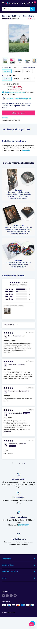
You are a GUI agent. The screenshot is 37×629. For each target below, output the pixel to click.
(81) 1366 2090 (23, 525)
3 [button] (19, 463)
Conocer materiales (28, 67)
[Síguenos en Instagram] (7, 595)
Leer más (26, 150)
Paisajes (5, 117)
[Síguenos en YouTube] (15, 595)
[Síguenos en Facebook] (3, 595)
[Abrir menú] (3, 3)
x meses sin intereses (13, 92)
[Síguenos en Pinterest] (11, 595)
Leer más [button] (7, 432)
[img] (8, 333)
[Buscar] (32, 9)
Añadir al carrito (18, 113)
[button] (7, 19)
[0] (33, 3)
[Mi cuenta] (25, 3)
